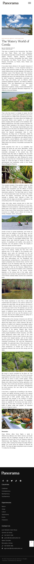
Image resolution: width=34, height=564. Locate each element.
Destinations (19, 38)
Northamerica (6, 494)
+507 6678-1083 (8, 546)
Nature (4, 506)
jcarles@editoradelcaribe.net (12, 538)
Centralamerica (6, 491)
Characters (5, 520)
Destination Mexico (8, 38)
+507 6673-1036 (8, 535)
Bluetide (19, 560)
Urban (3, 509)
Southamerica (6, 496)
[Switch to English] (31, 541)
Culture (4, 512)
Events (3, 517)
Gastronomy (5, 514)
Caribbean (5, 488)
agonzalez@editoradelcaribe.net (13, 548)
